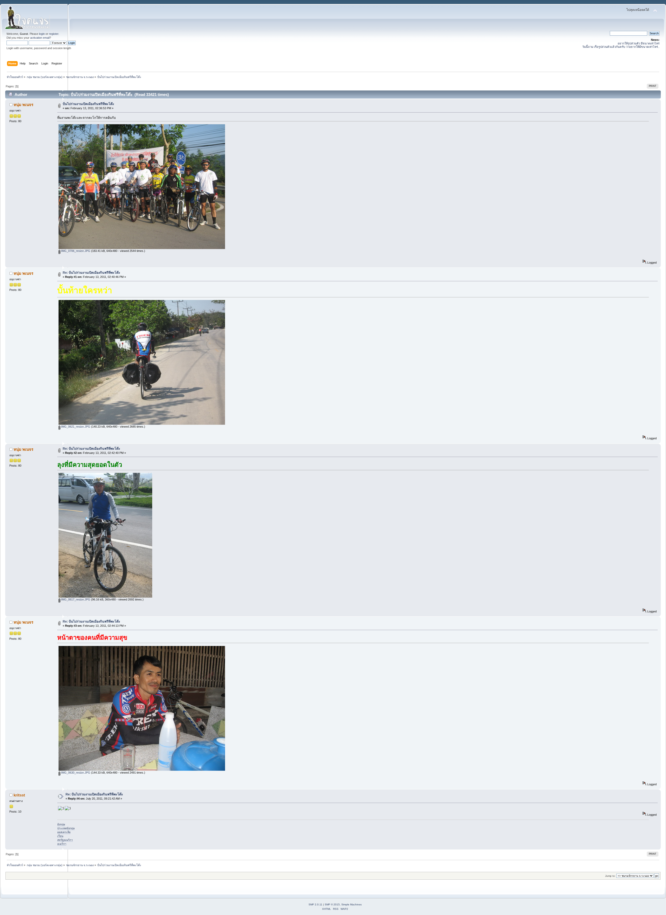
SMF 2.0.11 (315, 904)
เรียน (60, 836)
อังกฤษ (61, 824)
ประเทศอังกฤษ (66, 828)
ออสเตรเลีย (64, 832)
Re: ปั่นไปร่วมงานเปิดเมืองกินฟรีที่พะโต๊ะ (91, 272)
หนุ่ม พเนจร (23, 104)
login (42, 33)
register (53, 33)
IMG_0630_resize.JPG (75, 772)
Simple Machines (351, 904)
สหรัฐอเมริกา (65, 839)
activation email (39, 37)
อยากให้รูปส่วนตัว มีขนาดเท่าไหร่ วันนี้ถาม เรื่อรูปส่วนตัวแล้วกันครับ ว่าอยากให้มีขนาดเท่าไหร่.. (620, 45)
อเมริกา (61, 843)
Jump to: (610, 875)
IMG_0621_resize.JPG (75, 426)
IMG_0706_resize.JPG (75, 250)
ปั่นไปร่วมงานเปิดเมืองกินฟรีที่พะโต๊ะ (88, 104)
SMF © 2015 (332, 904)
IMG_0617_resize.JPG (75, 599)
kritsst (19, 795)
